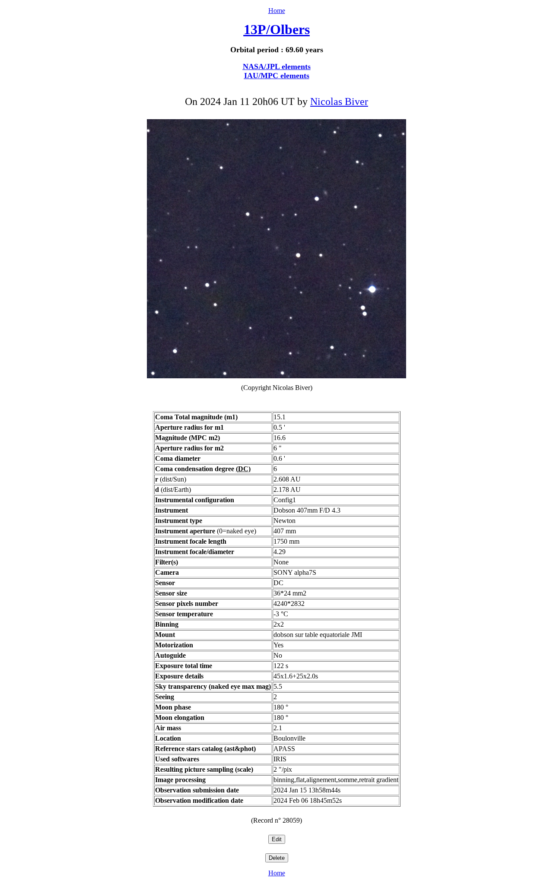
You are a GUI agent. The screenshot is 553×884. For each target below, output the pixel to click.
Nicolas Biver (339, 101)
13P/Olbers (277, 29)
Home (276, 10)
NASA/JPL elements (277, 66)
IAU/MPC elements (276, 75)
